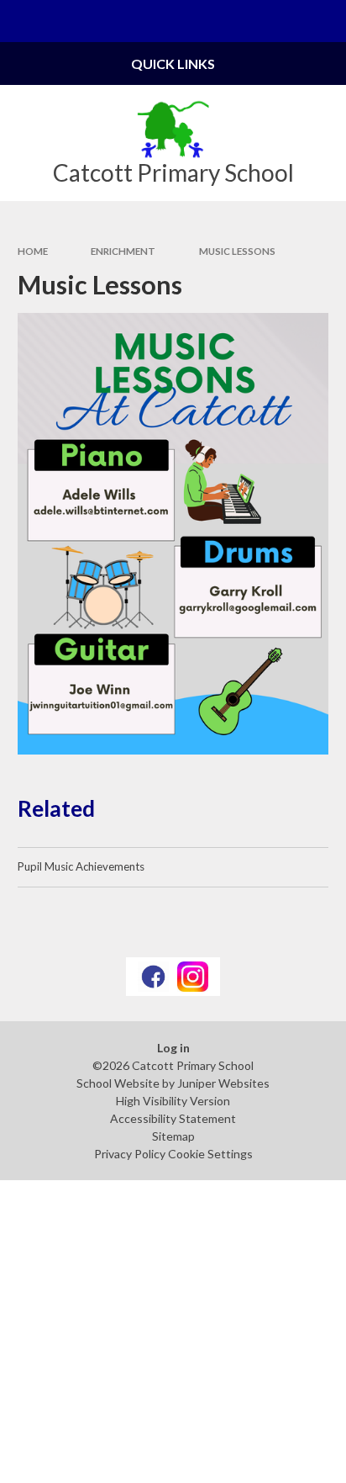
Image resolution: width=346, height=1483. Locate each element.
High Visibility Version (173, 1101)
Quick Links (173, 64)
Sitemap (173, 1136)
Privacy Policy (129, 1154)
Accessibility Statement (173, 1118)
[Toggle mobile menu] (21, 21)
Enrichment (123, 251)
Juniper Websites (223, 1083)
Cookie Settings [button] (210, 1154)
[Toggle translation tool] (284, 21)
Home (33, 251)
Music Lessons (237, 251)
